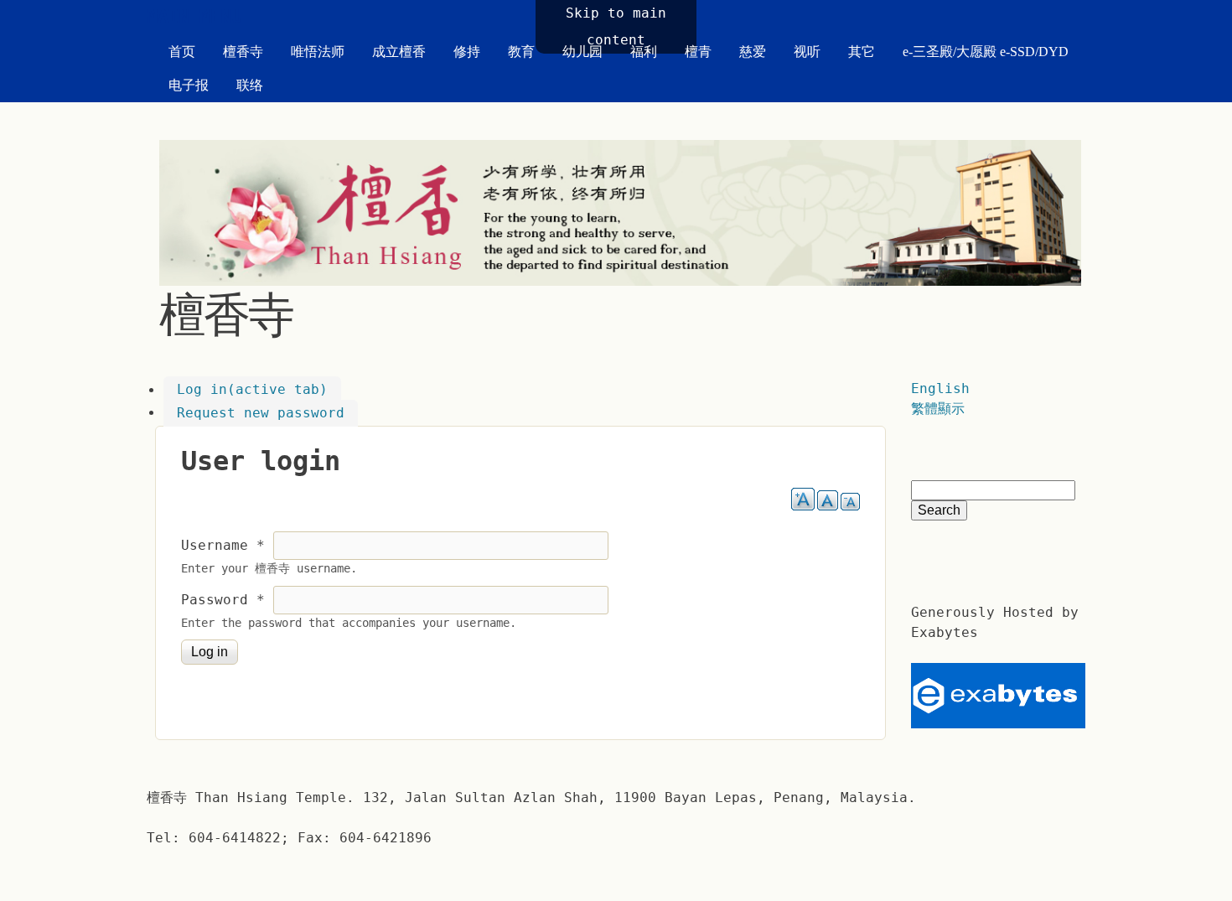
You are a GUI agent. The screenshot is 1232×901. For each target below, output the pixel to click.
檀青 (698, 51)
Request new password (260, 413)
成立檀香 (399, 51)
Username (223, 545)
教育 (521, 51)
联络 (249, 85)
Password (223, 600)
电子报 (188, 85)
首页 (181, 51)
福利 (643, 51)
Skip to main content (616, 26)
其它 (861, 51)
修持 (466, 51)
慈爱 (752, 51)
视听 (807, 51)
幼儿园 (582, 51)
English (940, 388)
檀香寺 (243, 51)
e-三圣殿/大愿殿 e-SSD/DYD (986, 51)
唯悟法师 (317, 51)
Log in (252, 390)
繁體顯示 (938, 409)
